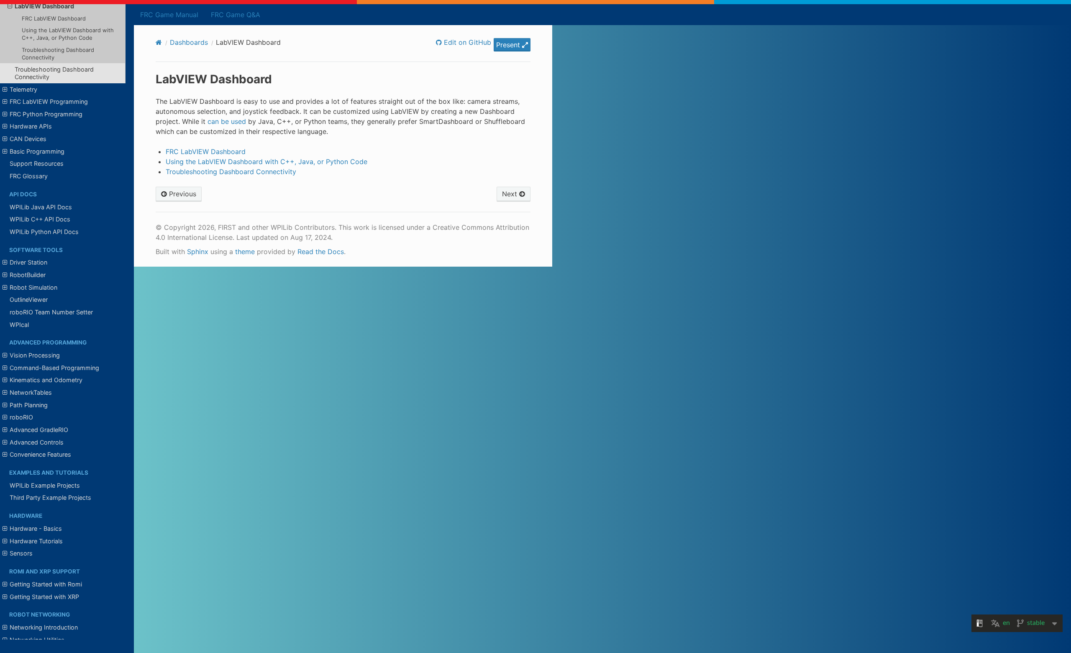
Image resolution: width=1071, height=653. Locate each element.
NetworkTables (31, 392)
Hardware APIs (31, 126)
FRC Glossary (29, 176)
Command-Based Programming (54, 367)
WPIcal (19, 324)
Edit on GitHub (466, 42)
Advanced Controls (37, 442)
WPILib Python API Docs (44, 231)
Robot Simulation (33, 287)
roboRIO (21, 417)
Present (509, 45)
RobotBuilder (28, 274)
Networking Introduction (44, 627)
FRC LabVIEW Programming (49, 101)
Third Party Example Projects (50, 497)
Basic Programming (37, 151)
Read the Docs (320, 251)
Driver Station (28, 262)
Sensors (21, 553)
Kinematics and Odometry (46, 379)
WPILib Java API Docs (41, 207)
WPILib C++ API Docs (40, 219)
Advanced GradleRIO (39, 429)
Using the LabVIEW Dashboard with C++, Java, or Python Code (68, 34)
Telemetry (23, 89)
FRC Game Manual (169, 14)
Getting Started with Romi (46, 584)
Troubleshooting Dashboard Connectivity (58, 53)
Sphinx (197, 251)
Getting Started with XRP (44, 596)
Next (510, 194)
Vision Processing (35, 355)
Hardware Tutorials (36, 541)
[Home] (159, 42)
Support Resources (37, 163)
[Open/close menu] (10, 6)
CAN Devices (28, 138)
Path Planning (29, 405)
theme (245, 251)
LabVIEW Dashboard (44, 6)
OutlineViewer (29, 299)
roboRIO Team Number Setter (51, 312)
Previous (181, 194)
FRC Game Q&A (235, 14)
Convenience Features (40, 454)
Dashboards (189, 42)
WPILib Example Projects (45, 485)
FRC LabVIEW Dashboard (54, 18)
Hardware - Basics (36, 528)
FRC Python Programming (46, 114)
